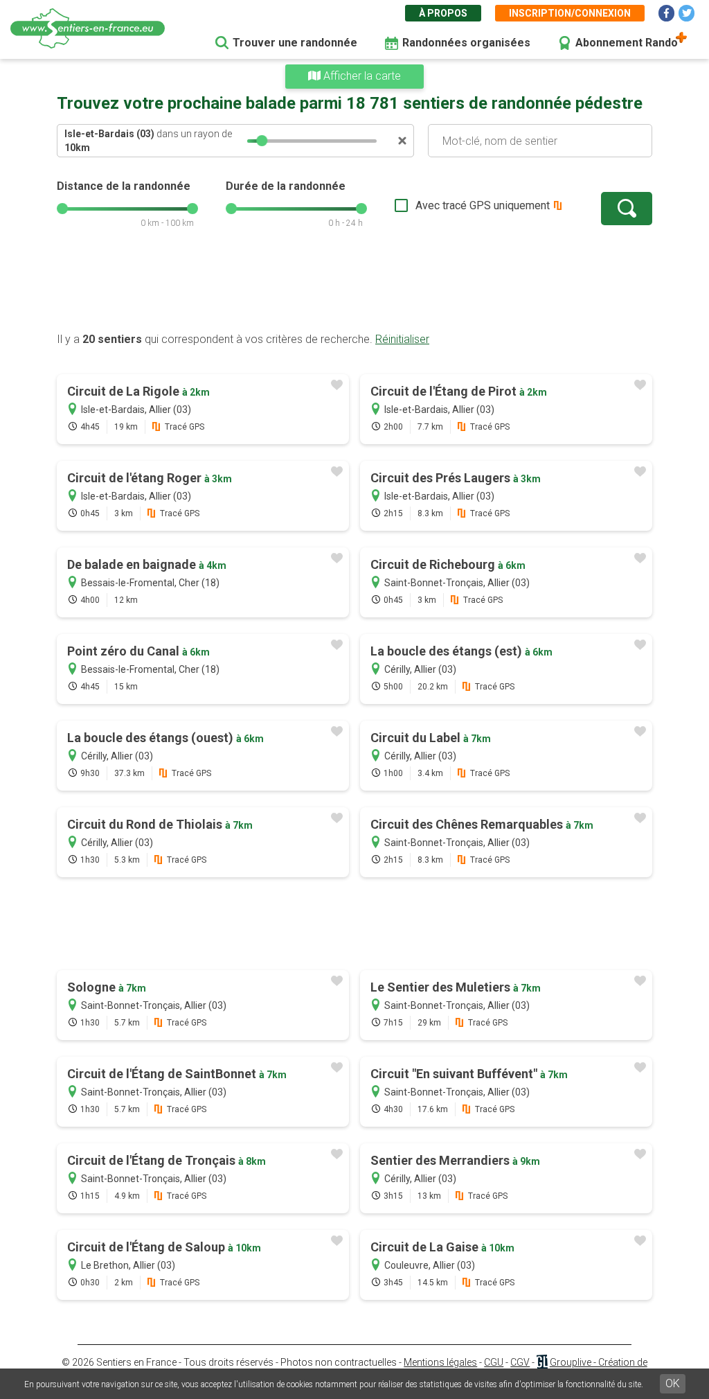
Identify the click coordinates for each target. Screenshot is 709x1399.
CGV (520, 1362)
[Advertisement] (354, 287)
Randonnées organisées (466, 42)
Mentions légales (440, 1362)
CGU (493, 1362)
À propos (443, 13)
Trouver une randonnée (295, 42)
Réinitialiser (402, 339)
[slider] (261, 140)
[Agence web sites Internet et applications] (542, 1362)
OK (672, 1383)
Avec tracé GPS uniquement (482, 205)
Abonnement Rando (626, 42)
